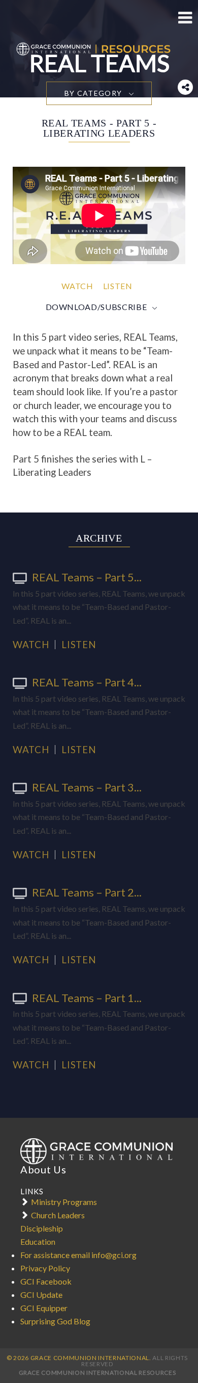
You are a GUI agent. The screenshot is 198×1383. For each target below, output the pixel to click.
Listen (118, 286)
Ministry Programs (64, 1202)
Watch (77, 286)
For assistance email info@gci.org (78, 1255)
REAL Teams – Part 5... (87, 577)
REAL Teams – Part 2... (87, 892)
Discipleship (41, 1228)
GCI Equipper (44, 1308)
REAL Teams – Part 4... (87, 682)
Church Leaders (58, 1215)
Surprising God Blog (55, 1321)
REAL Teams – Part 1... (87, 998)
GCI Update (41, 1294)
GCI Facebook (46, 1281)
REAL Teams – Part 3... (87, 787)
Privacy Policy (45, 1268)
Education (37, 1241)
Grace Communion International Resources (97, 1372)
